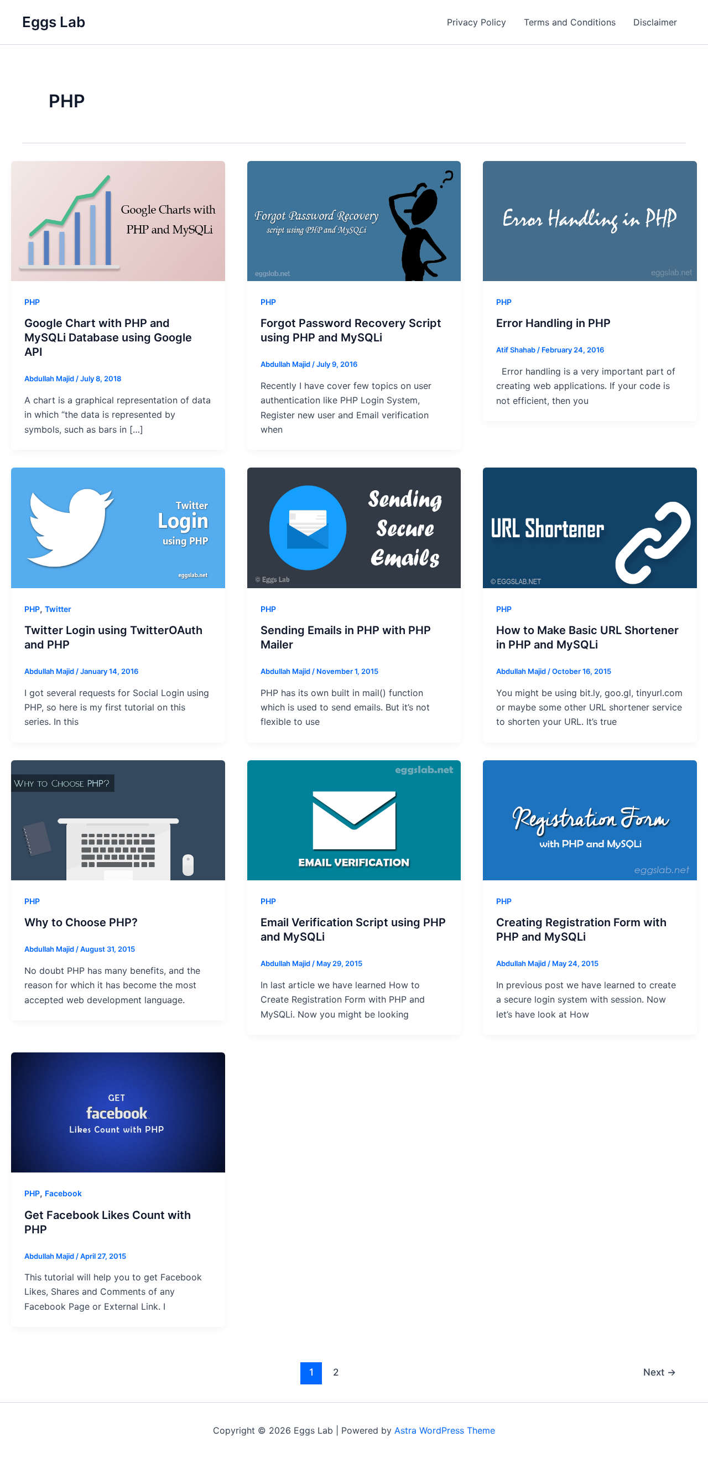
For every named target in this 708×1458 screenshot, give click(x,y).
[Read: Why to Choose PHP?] (118, 819)
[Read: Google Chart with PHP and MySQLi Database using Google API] (118, 220)
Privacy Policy (476, 22)
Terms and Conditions (570, 22)
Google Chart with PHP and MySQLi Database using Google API (108, 337)
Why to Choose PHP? (81, 922)
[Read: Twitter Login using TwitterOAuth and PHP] (118, 527)
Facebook (63, 1193)
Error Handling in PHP (553, 323)
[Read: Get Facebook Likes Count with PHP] (118, 1111)
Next (659, 1372)
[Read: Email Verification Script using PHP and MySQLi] (354, 819)
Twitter (58, 609)
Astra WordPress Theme (444, 1430)
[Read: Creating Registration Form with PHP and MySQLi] (590, 819)
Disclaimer (655, 22)
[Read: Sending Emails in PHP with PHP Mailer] (354, 527)
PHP (32, 302)
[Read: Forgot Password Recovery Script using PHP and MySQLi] (354, 220)
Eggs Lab (53, 21)
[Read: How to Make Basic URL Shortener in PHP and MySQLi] (590, 527)
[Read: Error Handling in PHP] (590, 220)
